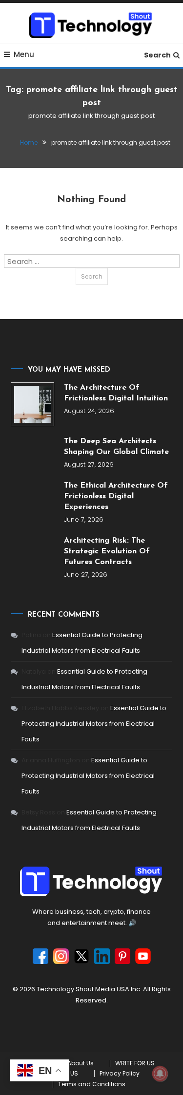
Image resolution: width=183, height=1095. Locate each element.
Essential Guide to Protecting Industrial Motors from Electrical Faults (93, 723)
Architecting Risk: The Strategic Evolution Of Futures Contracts (107, 551)
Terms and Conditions (91, 1084)
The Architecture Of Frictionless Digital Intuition (116, 393)
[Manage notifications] (160, 1073)
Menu (24, 54)
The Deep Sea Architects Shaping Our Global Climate (116, 446)
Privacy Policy (120, 1073)
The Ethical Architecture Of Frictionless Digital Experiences (116, 496)
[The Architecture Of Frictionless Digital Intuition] (33, 404)
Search (157, 55)
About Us (80, 1063)
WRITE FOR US (135, 1063)
